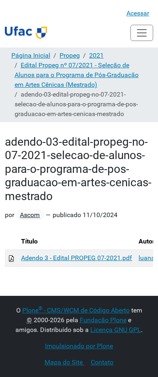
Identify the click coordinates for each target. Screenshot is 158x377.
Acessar (137, 13)
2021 (96, 55)
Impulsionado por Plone (79, 346)
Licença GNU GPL (115, 330)
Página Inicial (30, 55)
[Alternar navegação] (141, 33)
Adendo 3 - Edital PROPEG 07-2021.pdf (76, 258)
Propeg (70, 55)
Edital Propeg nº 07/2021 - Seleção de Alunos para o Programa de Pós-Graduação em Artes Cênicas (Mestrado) (77, 74)
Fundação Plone (103, 320)
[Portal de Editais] (26, 32)
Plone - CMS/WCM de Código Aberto (76, 310)
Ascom (30, 215)
